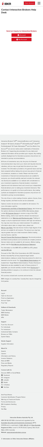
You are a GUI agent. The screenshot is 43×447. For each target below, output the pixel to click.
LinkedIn (6, 380)
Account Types (5, 300)
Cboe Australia (35, 425)
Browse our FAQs (6, 334)
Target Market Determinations (29, 260)
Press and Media (6, 363)
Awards (3, 351)
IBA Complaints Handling (8, 404)
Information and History (8, 356)
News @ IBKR (5, 361)
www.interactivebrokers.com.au (16, 432)
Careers (3, 353)
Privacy (3, 407)
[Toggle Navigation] (38, 3)
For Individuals (5, 327)
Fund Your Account (7, 325)
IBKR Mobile (5, 315)
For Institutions (5, 329)
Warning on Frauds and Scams (10, 399)
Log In (3, 293)
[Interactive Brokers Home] (6, 3)
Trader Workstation (7, 310)
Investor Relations (6, 358)
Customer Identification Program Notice (13, 397)
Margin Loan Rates (7, 228)
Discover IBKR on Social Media (10, 373)
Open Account (29, 3)
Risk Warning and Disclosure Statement (23, 244)
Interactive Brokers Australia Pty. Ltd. (21, 417)
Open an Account (6, 296)
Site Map (3, 409)
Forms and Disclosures (8, 402)
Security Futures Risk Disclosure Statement (14, 237)
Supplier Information (7, 344)
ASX (21, 425)
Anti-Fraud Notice (6, 395)
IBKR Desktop (5, 312)
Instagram (6, 377)
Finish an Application (7, 298)
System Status (5, 336)
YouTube (6, 387)
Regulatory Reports (7, 365)
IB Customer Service (12, 213)
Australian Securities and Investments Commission (16, 423)
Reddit (5, 382)
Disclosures (34, 267)
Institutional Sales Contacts (9, 332)
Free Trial (4, 303)
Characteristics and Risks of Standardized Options (16, 208)
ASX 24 (26, 425)
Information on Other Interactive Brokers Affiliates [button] (18, 439)
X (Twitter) (6, 385)
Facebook (6, 375)
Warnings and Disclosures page (22, 218)
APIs (2, 317)
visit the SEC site (6, 250)
